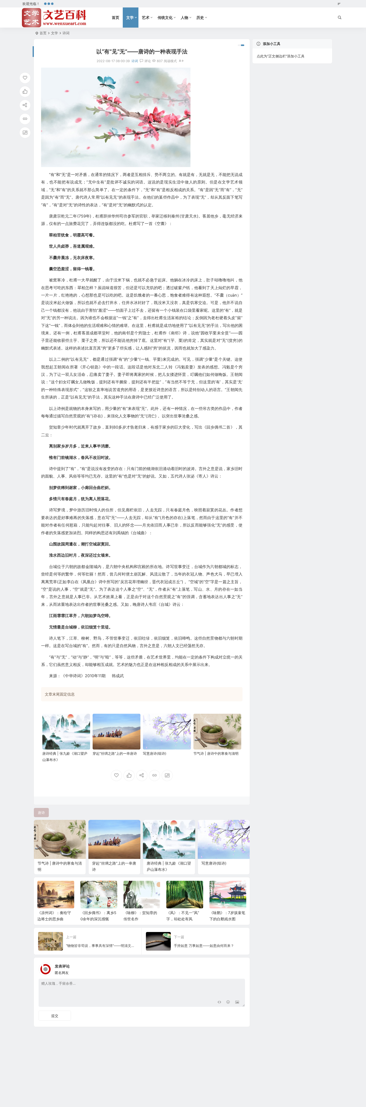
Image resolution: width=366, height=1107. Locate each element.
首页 (115, 17)
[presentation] (217, 889)
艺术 (145, 17)
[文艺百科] (54, 18)
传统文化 (165, 17)
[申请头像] (240, 968)
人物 (184, 17)
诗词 (65, 33)
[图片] (237, 1002)
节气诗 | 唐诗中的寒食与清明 (216, 753)
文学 (130, 17)
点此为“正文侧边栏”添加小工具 (281, 56)
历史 (200, 17)
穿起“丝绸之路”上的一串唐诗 (115, 753)
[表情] (228, 1002)
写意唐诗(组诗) (154, 753)
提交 (54, 1016)
